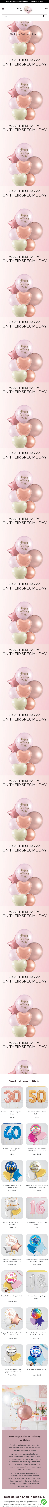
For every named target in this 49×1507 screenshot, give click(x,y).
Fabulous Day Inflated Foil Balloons (12, 1223)
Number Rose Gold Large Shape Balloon (12, 1113)
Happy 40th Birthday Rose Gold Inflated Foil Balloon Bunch (12, 1334)
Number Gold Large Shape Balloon (37, 1113)
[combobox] (10, 16)
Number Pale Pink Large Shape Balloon (36, 1223)
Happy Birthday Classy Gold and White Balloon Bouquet (37, 1186)
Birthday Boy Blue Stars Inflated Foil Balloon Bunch (37, 1260)
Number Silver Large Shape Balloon (36, 1297)
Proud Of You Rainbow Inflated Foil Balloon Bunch (36, 1334)
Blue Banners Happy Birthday (37, 1369)
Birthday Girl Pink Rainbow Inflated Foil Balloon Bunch (36, 1150)
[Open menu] (3, 9)
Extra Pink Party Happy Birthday (12, 1296)
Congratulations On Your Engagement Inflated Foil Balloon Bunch (12, 1371)
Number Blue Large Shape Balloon (12, 1150)
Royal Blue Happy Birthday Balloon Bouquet (12, 1186)
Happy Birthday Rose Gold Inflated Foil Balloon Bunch (12, 1260)
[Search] (44, 16)
